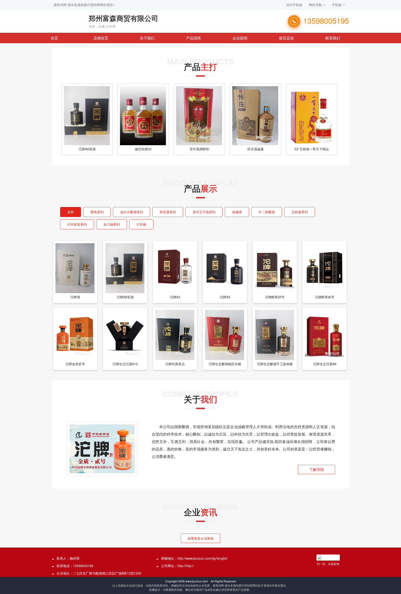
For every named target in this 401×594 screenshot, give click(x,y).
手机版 (337, 4)
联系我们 (332, 38)
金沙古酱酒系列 (131, 212)
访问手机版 (294, 4)
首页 (54, 38)
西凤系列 (97, 212)
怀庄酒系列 (168, 212)
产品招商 (193, 38)
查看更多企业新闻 (200, 538)
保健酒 (237, 212)
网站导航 (315, 4)
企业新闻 (240, 38)
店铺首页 (100, 38)
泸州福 (141, 224)
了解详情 (316, 469)
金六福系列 (111, 224)
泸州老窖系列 (77, 224)
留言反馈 (286, 38)
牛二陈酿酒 (267, 212)
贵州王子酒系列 (204, 212)
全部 (70, 212)
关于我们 (147, 38)
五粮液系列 (299, 212)
